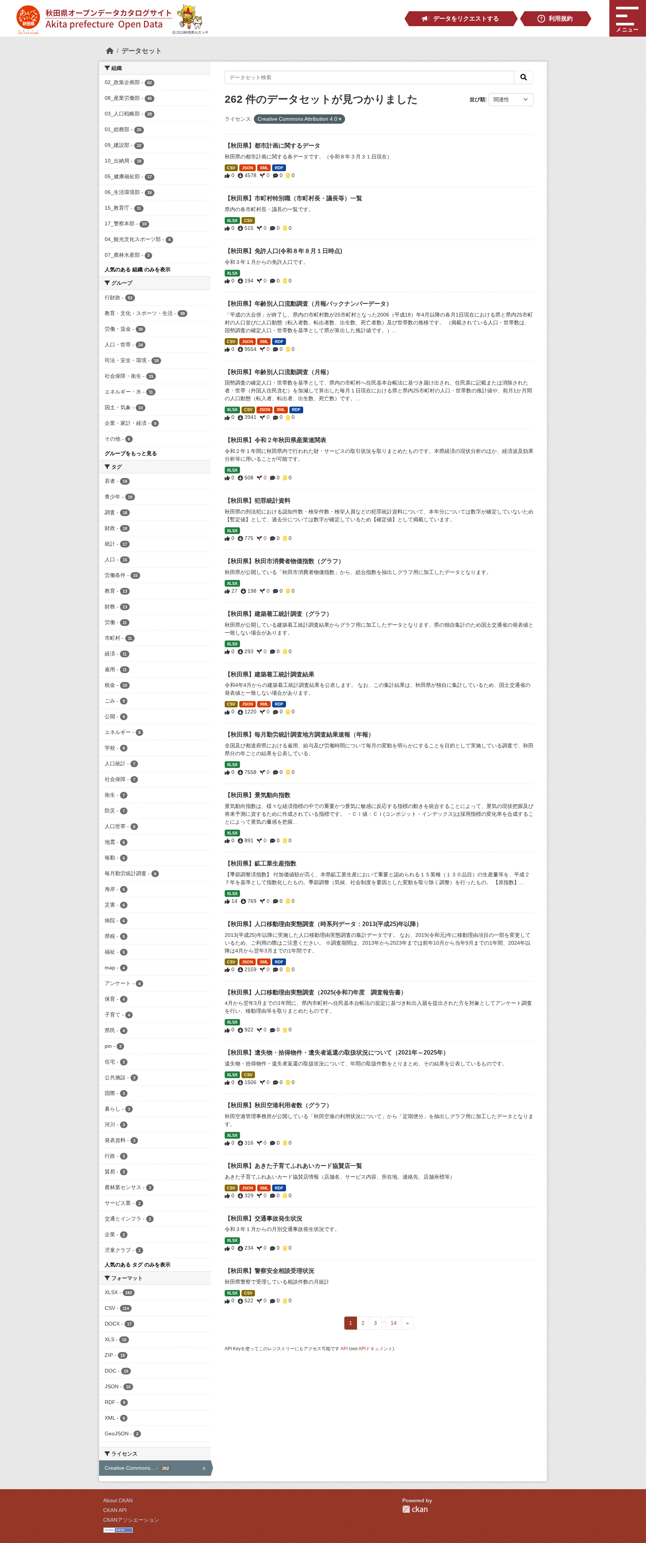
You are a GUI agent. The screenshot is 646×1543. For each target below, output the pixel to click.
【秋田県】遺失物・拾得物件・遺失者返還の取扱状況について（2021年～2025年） (337, 1052)
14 (394, 1323)
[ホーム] (110, 51)
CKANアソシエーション (131, 1520)
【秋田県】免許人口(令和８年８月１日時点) (283, 251)
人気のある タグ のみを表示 (137, 1265)
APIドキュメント (376, 1348)
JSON (247, 168)
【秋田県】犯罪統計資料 (257, 500)
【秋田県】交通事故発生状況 (263, 1218)
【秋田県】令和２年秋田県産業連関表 (275, 440)
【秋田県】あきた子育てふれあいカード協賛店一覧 (293, 1166)
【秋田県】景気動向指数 (257, 795)
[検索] (523, 77)
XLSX (232, 220)
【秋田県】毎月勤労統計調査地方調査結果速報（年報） (299, 734)
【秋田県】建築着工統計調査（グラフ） (278, 614)
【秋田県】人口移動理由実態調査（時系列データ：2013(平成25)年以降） (323, 924)
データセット (141, 51)
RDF (279, 168)
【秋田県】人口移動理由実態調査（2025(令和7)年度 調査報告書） (316, 992)
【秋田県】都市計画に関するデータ (272, 145)
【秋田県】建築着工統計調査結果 (269, 674)
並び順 (477, 99)
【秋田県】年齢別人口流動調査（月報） (278, 372)
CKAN (415, 1509)
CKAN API (115, 1510)
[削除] (340, 119)
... (384, 1320)
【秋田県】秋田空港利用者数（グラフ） (278, 1105)
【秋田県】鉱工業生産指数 (260, 863)
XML (264, 168)
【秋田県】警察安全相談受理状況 (269, 1271)
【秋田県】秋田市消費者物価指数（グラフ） (284, 561)
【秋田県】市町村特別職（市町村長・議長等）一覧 (293, 198)
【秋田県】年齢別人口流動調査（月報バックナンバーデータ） (308, 303)
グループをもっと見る (131, 453)
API (344, 1348)
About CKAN (118, 1500)
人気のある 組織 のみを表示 (137, 269)
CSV (231, 168)
